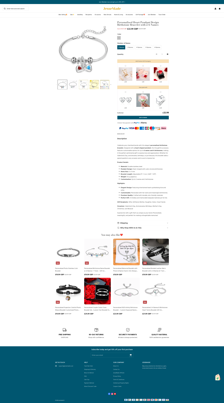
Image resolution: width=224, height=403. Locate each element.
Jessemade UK (61, 400)
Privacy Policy (117, 376)
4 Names (139, 47)
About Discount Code (90, 386)
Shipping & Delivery (90, 369)
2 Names (121, 47)
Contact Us (116, 369)
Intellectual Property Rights (121, 383)
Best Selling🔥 (63, 14)
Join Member (152, 14)
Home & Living (118, 14)
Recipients (89, 14)
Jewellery (80, 14)
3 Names (130, 47)
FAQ (85, 376)
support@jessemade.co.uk (66, 366)
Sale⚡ (72, 14)
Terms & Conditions (118, 379)
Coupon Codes (117, 386)
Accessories (129, 14)
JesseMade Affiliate (118, 373)
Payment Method (89, 383)
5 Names (148, 47)
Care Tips (86, 379)
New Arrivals (107, 14)
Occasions (98, 14)
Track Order (161, 14)
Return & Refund (89, 373)
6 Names (157, 47)
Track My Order (88, 366)
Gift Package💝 (140, 14)
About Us (116, 366)
